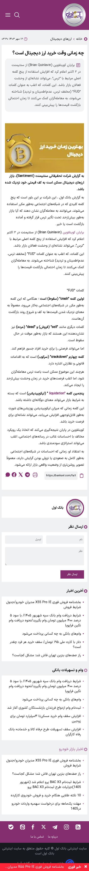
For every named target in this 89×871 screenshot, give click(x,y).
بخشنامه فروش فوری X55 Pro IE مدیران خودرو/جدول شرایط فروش (43, 605)
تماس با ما (38, 837)
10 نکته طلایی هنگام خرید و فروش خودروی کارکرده (46, 795)
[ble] (10, 827)
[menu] (7, 14)
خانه (79, 39)
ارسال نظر (72, 574)
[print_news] (35, 475)
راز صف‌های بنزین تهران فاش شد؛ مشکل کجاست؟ (46, 655)
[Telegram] (54, 827)
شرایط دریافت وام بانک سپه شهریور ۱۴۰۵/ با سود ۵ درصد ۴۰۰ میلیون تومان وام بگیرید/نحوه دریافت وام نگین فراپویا (45, 620)
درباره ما (53, 837)
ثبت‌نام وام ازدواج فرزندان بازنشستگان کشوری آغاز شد (44, 707)
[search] (17, 14)
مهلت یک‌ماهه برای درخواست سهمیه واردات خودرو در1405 (46, 806)
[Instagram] (66, 827)
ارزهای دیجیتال (61, 39)
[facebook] (14, 474)
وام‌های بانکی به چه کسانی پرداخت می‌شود (51, 633)
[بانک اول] (74, 15)
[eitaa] (22, 827)
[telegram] (27, 474)
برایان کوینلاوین (73, 232)
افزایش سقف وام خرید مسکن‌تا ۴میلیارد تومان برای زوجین (45, 719)
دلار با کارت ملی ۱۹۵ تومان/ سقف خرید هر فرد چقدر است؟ (45, 645)
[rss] (78, 827)
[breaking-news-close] (85, 867)
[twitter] (20, 474)
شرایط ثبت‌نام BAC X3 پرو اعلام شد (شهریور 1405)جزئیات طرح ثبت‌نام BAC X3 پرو (50, 785)
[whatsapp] (7, 474)
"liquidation (57, 393)
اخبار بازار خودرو (71, 749)
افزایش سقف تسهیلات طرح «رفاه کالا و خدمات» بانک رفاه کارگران (44, 732)
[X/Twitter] (43, 827)
